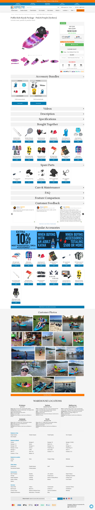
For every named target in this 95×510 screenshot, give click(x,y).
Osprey (12, 442)
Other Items (14, 464)
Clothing (31, 477)
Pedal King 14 (69, 447)
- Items (67, 7)
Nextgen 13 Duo (14, 447)
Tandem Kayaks (23, 10)
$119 (79, 265)
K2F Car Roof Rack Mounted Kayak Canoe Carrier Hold (54, 281)
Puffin (30, 449)
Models (57, 10)
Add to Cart (75, 44)
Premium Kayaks (70, 466)
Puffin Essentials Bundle (38, 99)
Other (72, 10)
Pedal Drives (50, 475)
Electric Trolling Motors (53, 477)
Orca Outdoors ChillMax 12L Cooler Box (78, 139)
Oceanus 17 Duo (14, 453)
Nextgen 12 (68, 446)
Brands (49, 479)
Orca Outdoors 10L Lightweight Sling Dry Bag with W (66, 139)
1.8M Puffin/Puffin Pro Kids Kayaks (44, 14)
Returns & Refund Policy (34, 490)
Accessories (80, 10)
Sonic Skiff (50, 449)
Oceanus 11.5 (51, 451)
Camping (31, 479)
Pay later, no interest (78, 38)
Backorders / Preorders (34, 492)
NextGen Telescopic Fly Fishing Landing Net (29, 139)
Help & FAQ (13, 486)
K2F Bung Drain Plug (29, 178)
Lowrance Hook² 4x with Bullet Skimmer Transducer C (66, 281)
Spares (12, 481)
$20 (66, 141)
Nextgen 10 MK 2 (70, 442)
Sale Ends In (47, 1)
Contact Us (50, 488)
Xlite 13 (12, 451)
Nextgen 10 (50, 442)
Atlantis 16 (31, 453)
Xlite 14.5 (31, 451)
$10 (29, 182)
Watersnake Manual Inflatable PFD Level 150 (17, 157)
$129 (41, 284)
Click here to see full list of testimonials (47, 223)
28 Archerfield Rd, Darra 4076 (19, 412)
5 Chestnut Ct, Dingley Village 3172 (71, 412)
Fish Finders (69, 479)
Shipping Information (15, 492)
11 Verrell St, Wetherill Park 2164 (45, 411)
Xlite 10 (67, 449)
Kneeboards (13, 466)
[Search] (58, 7)
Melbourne (72, 405)
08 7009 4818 (16, 424)
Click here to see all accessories (47, 307)
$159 (66, 284)
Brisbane (22, 405)
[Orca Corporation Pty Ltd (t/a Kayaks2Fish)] (18, 7)
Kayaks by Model (15, 440)
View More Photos (47, 395)
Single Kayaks (14, 10)
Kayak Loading (14, 479)
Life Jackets (50, 473)
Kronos (30, 447)
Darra (30, 459)
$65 (53, 182)
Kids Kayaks (50, 10)
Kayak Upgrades (14, 477)
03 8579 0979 (67, 413)
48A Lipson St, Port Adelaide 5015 (20, 423)
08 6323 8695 (42, 424)
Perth (47, 419)
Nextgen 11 (31, 446)
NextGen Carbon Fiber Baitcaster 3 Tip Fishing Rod (16, 139)
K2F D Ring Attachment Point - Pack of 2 (41, 180)
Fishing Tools (69, 477)
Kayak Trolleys (69, 473)
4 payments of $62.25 (66, 38)
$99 (78, 159)
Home (12, 14)
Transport (31, 475)
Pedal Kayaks (33, 10)
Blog (49, 492)
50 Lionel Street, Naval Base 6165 (45, 423)
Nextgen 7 (13, 449)
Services (13, 485)
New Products (14, 473)
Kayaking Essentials (70, 475)
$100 (17, 159)
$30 (41, 141)
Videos (30, 486)
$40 (29, 141)
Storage (12, 475)
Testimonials (50, 486)
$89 (78, 141)
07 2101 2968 (16, 413)
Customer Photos (70, 486)
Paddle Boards (32, 466)
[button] (29, 55)
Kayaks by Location (15, 457)
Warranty (68, 490)
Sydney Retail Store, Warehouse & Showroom (25, 14)
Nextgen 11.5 (51, 446)
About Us (31, 488)
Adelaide (22, 419)
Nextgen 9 (31, 442)
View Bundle (19, 103)
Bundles (31, 473)
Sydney (47, 405)
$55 (17, 141)
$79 (16, 302)
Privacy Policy (14, 490)
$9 (65, 182)
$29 (53, 159)
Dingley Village (51, 459)
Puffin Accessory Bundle (20, 99)
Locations (65, 10)
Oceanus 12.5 (69, 451)
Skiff (49, 466)
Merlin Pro (50, 444)
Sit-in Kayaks (42, 10)
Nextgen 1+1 (13, 444)
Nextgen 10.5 (14, 446)
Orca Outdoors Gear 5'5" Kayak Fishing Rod (16, 281)
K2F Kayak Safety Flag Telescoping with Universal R (53, 157)
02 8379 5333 (42, 412)
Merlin (30, 444)
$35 (17, 182)
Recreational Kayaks (15, 468)
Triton (67, 444)
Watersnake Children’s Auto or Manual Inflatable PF (78, 157)
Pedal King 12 (51, 447)
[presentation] (12, 214)
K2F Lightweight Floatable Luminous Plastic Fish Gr (16, 263)
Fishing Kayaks (32, 468)
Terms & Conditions (52, 490)
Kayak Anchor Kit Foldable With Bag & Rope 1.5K (54, 139)
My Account (13, 488)
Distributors (68, 488)
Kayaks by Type (14, 433)
